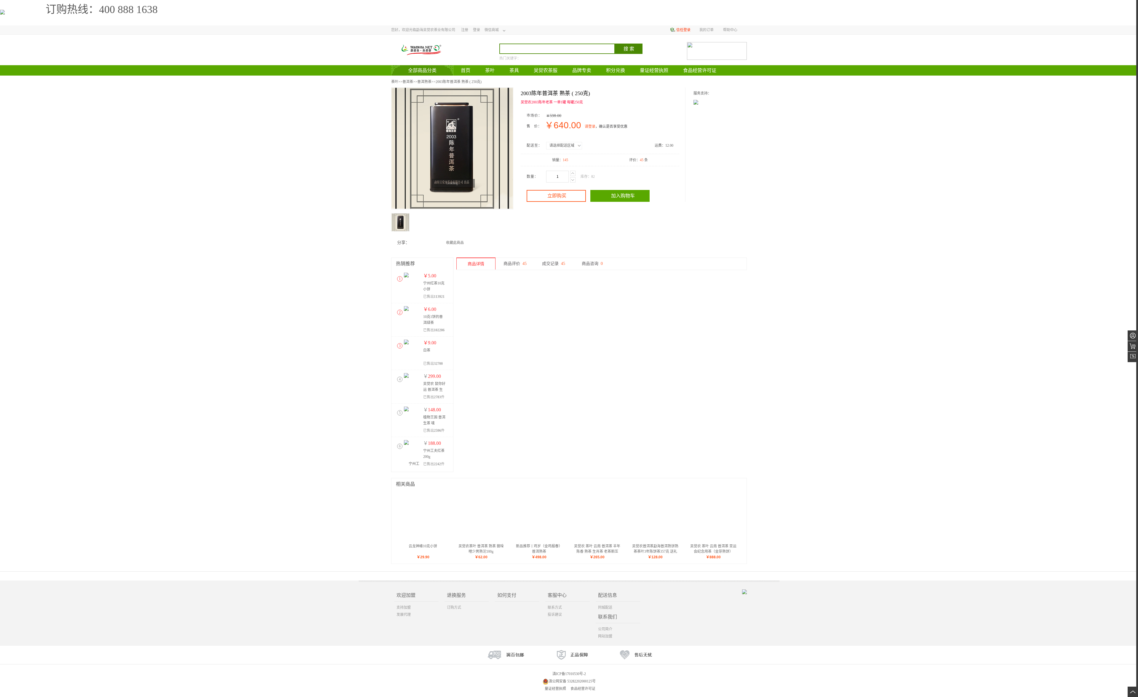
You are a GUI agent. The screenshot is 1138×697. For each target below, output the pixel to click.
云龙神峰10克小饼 (423, 546)
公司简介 (605, 629)
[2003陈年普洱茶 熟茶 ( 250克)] (452, 148)
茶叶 (394, 82)
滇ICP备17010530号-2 (569, 674)
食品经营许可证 (582, 689)
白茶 (426, 350)
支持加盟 (404, 607)
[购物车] (1133, 346)
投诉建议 (555, 615)
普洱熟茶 (424, 82)
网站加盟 (605, 636)
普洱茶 (407, 82)
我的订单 (706, 30)
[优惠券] (1133, 357)
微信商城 (492, 30)
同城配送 (605, 607)
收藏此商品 (455, 243)
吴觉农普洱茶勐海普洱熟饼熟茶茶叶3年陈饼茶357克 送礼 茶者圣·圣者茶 (655, 551)
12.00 (669, 145)
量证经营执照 (555, 689)
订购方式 (454, 607)
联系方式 (555, 607)
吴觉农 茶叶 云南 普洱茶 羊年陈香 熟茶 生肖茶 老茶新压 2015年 (597, 551)
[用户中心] (1133, 335)
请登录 (590, 126)
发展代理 (404, 615)
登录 (476, 30)
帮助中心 (730, 30)
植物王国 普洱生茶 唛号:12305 (434, 423)
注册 (464, 30)
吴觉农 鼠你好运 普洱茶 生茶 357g (434, 390)
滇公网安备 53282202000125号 (572, 681)
